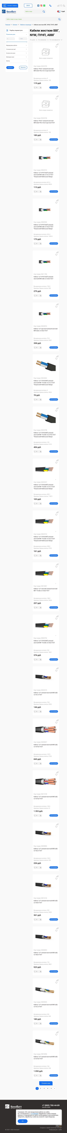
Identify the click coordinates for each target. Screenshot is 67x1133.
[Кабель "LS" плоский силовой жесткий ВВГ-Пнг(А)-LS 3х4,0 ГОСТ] (45, 573)
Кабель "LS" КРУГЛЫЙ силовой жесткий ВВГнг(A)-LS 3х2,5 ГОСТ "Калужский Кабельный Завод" (43, 226)
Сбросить (23, 67)
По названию (42, 40)
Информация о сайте (55, 1129)
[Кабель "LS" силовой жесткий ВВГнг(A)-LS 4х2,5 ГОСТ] (45, 833)
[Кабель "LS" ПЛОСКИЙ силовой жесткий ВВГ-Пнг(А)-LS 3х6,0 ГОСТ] (45, 625)
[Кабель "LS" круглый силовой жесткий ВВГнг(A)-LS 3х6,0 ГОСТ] (45, 313)
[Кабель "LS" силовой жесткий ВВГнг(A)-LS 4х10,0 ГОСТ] (45, 729)
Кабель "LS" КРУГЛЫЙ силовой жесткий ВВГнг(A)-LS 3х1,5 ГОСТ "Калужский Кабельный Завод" (43, 174)
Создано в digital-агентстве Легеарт (51, 1127)
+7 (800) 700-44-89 (51, 1106)
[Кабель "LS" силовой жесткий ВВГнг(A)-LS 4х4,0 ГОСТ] (45, 885)
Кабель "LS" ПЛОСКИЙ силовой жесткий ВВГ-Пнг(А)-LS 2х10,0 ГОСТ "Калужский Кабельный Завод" (45, 434)
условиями (34, 1113)
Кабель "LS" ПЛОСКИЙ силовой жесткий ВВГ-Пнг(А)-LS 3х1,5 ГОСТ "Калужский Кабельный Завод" (44, 486)
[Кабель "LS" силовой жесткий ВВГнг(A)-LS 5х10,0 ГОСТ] (45, 1041)
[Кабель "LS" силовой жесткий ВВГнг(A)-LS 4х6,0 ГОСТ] (45, 937)
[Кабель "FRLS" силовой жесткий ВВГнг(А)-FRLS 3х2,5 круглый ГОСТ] (45, 105)
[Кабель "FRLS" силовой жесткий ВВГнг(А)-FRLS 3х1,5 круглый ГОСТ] (45, 53)
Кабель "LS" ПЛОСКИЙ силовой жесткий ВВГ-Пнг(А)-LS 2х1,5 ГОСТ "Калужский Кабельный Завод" (44, 382)
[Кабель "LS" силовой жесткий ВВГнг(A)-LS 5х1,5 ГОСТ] (45, 989)
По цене (32, 40)
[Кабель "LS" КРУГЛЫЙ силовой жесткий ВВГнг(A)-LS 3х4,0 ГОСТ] (45, 261)
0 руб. (63, 11)
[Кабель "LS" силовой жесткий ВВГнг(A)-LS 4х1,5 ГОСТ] (45, 677)
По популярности (55, 40)
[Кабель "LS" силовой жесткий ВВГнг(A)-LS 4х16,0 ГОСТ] (45, 781)
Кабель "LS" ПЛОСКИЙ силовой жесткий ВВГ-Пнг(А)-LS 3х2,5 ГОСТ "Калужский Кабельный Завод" (44, 538)
